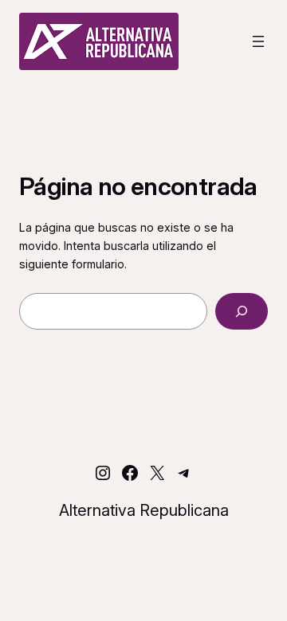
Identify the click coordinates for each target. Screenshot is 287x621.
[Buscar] (241, 311)
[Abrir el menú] (258, 41)
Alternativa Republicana (144, 510)
